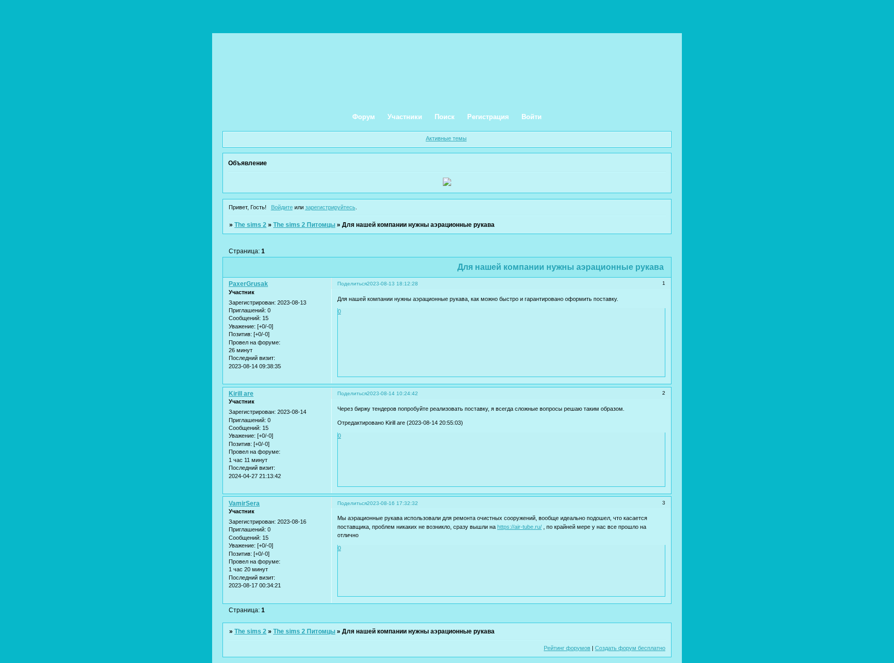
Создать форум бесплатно (630, 648)
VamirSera (244, 503)
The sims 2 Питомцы (304, 224)
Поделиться (352, 283)
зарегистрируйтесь (330, 207)
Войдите (282, 207)
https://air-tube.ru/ (519, 527)
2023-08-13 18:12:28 (392, 283)
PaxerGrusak (248, 283)
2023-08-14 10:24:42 (392, 393)
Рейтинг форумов (567, 648)
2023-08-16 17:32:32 (392, 503)
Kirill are (241, 393)
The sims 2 (250, 224)
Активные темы (446, 138)
